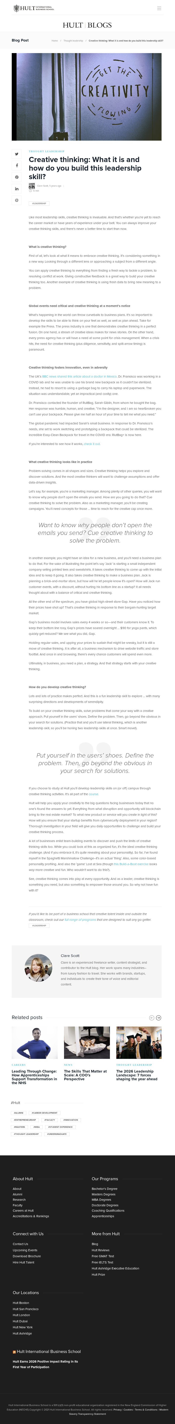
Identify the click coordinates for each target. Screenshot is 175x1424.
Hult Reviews (100, 1250)
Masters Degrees (103, 1194)
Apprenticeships (103, 1216)
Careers (19, 1065)
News (68, 1065)
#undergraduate (57, 1134)
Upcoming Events (25, 1250)
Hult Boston (21, 1303)
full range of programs (80, 919)
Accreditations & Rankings (31, 1216)
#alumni (18, 1113)
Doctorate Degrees (105, 1205)
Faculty (17, 1205)
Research (19, 1199)
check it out (92, 444)
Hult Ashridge (22, 1333)
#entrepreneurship (25, 1120)
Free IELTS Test (102, 1262)
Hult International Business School (49, 1352)
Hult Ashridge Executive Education (115, 1268)
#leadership (39, 203)
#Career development (44, 1113)
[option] (35, 1056)
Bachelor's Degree (104, 1188)
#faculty (49, 1120)
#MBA (37, 1127)
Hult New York (23, 1327)
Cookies (128, 1410)
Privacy (118, 1410)
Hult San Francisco (26, 1309)
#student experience (60, 1127)
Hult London (21, 1315)
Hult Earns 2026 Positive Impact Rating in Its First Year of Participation (45, 1364)
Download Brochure (27, 1256)
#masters (19, 1127)
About (17, 1188)
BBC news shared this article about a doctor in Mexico (79, 376)
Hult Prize (98, 1274)
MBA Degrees (101, 1199)
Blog (95, 1244)
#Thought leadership (26, 1134)
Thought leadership (73, 41)
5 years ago (55, 186)
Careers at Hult (23, 1210)
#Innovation (70, 1120)
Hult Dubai (20, 1321)
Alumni (17, 1194)
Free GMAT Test (103, 1256)
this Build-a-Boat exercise (131, 864)
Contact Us (20, 1244)
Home (55, 41)
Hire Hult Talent (23, 1262)
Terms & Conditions (146, 1410)
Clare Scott (42, 186)
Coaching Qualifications (108, 1210)
